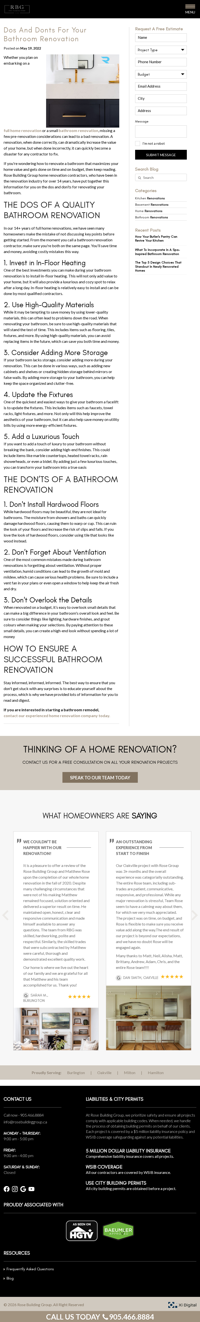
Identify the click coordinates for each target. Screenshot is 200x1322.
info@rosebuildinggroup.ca (25, 1121)
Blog (10, 1278)
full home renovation (22, 130)
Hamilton (156, 1072)
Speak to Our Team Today (100, 777)
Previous (11, 919)
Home (148, 211)
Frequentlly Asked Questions (30, 1269)
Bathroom (151, 217)
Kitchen (150, 198)
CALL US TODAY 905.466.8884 (100, 1316)
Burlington (76, 1072)
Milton (129, 1072)
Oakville (104, 1072)
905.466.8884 (32, 1115)
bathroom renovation (78, 130)
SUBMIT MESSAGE (161, 155)
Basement (152, 205)
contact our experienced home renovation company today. (57, 715)
